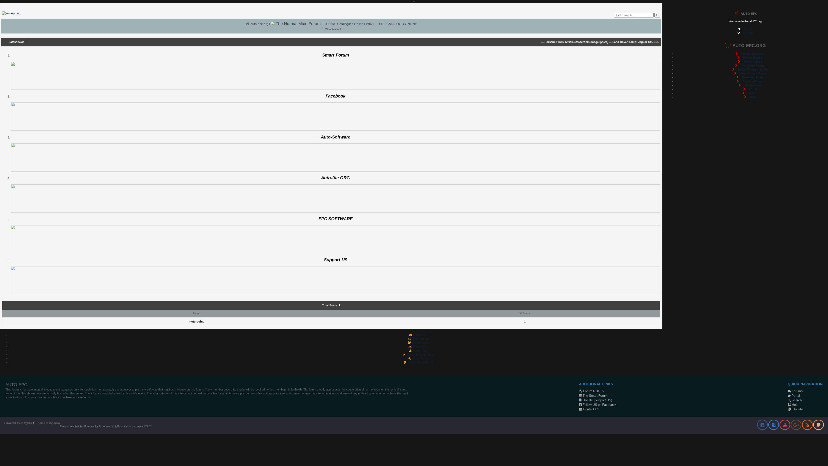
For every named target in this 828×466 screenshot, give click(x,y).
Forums (797, 391)
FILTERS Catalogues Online (343, 24)
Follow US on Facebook (599, 404)
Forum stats (420, 346)
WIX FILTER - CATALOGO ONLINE (391, 24)
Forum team (420, 350)
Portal (795, 395)
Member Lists (420, 342)
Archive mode (420, 338)
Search (796, 400)
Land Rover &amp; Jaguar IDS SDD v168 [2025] (630, 42)
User (196, 313)
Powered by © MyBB (18, 423)
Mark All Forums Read (420, 354)
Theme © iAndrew (48, 423)
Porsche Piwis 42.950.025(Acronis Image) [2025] (563, 42)
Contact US (419, 335)
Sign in (746, 29)
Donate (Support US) (420, 362)
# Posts (525, 313)
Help (794, 404)
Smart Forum (419, 358)
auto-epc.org (259, 24)
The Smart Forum (595, 395)
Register (746, 33)
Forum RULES (593, 391)
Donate (797, 409)
